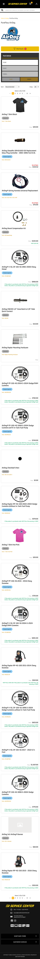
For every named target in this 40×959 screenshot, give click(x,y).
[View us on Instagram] (15, 920)
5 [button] (22, 898)
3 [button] (17, 898)
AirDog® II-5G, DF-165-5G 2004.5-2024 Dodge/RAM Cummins (17, 624)
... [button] (24, 898)
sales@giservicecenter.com (21, 913)
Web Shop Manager (20, 956)
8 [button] (27, 898)
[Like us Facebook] (12, 920)
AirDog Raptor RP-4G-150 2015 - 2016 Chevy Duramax (19, 871)
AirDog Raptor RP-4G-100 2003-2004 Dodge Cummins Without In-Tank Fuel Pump (19, 505)
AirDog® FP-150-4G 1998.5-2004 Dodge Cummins (17, 793)
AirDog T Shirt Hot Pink (10, 545)
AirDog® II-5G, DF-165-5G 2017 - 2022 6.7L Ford (18, 751)
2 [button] (15, 898)
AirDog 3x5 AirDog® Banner (12, 834)
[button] (10, 898)
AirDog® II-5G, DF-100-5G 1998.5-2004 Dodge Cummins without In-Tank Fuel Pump (18, 708)
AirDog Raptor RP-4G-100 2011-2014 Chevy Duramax (19, 666)
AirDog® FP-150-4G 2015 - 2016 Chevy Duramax (17, 582)
